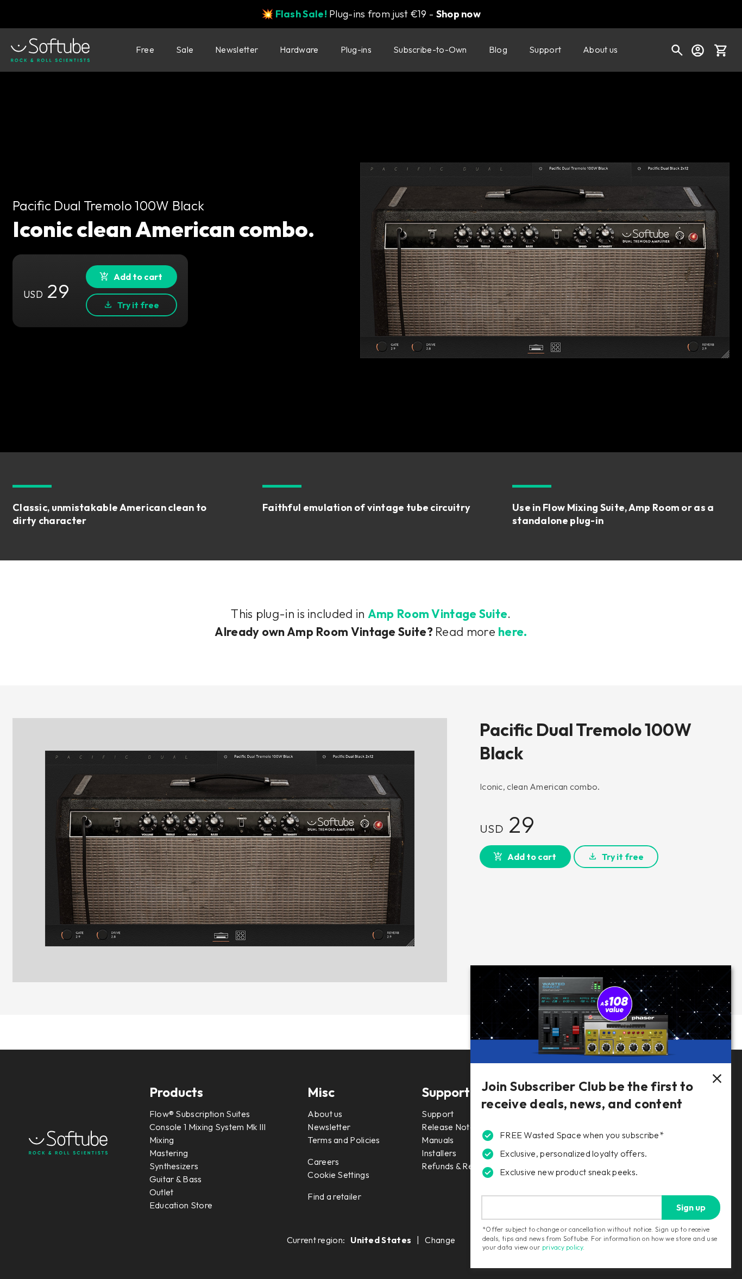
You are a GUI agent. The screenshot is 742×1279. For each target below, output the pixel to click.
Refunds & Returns (457, 1166)
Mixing (161, 1139)
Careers (323, 1161)
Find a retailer (334, 1196)
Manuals (438, 1139)
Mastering (168, 1152)
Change (440, 1239)
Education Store (181, 1205)
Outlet (161, 1192)
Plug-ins (356, 49)
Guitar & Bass (175, 1179)
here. (512, 631)
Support (545, 49)
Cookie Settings (338, 1174)
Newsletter (236, 49)
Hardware (299, 49)
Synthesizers (174, 1166)
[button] (720, 50)
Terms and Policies (343, 1139)
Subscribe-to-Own (430, 49)
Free (145, 49)
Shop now (458, 14)
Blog (498, 49)
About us (600, 49)
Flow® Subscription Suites (199, 1113)
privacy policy (562, 1247)
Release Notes (450, 1126)
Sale (184, 49)
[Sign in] (697, 50)
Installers (439, 1152)
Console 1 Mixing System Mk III (207, 1126)
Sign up (691, 1207)
